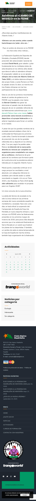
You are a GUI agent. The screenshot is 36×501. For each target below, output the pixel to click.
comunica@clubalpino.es (16, 357)
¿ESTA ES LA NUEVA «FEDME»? (14, 397)
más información (14, 495)
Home (5, 413)
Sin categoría (16, 27)
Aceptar (25, 495)
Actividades (8, 425)
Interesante (9, 312)
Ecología (8, 308)
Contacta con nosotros (13, 433)
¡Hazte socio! (8, 417)
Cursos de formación (12, 429)
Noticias (6, 421)
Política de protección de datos (13, 368)
